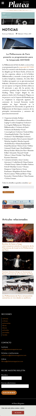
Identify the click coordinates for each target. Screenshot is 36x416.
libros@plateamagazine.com (12, 361)
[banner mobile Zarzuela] (18, 202)
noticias (5, 319)
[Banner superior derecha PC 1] (18, 21)
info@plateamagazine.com (11, 349)
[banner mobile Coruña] (18, 206)
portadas (5, 332)
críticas (5, 321)
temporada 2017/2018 (26, 67)
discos (4, 328)
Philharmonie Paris (8, 192)
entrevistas (6, 323)
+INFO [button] (22, 408)
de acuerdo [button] (18, 412)
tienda (4, 335)
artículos (5, 330)
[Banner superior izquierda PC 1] (18, 15)
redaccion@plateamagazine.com (13, 355)
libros (4, 325)
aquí (29, 183)
